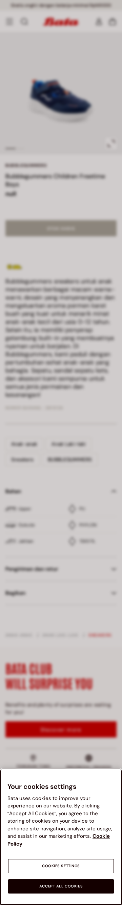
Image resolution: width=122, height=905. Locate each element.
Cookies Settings (61, 866)
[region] (61, 836)
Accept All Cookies (61, 886)
